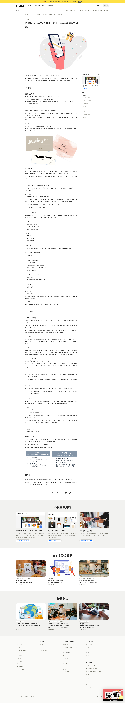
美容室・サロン (43, 653)
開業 (67, 10)
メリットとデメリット (87, 111)
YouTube (88, 687)
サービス (30, 5)
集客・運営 (72, 10)
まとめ (84, 117)
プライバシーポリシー (91, 658)
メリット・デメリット (87, 100)
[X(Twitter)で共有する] (62, 492)
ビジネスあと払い (21, 664)
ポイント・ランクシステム (22, 658)
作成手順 (86, 103)
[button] (122, 690)
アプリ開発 (19, 655)
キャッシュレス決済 (97, 10)
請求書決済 (20, 666)
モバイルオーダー (21, 661)
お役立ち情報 (50, 5)
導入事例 (65, 658)
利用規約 (88, 655)
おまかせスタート (21, 669)
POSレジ (106, 10)
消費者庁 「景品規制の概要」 (35, 447)
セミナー (65, 663)
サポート (99, 5)
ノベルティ (85, 106)
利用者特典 (66, 672)
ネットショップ (79, 10)
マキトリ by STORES (68, 644)
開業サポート (66, 669)
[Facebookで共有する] (65, 492)
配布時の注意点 (87, 114)
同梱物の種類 (87, 97)
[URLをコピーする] (73, 492)
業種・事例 (37, 5)
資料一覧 (65, 660)
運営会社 (19, 696)
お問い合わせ (89, 644)
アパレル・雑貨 (43, 650)
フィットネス (43, 655)
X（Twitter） (89, 682)
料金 (43, 5)
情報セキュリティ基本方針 (92, 666)
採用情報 (26, 696)
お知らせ (65, 655)
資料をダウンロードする (23, 541)
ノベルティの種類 (87, 109)
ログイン (106, 5)
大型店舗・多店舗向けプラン (70, 647)
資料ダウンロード (90, 647)
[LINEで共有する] (69, 492)
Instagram (89, 684)
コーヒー (42, 644)
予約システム (88, 10)
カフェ (41, 647)
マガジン (18, 10)
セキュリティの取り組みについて (93, 668)
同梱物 (84, 95)
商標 (87, 674)
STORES (27, 14)
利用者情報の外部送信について (94, 671)
